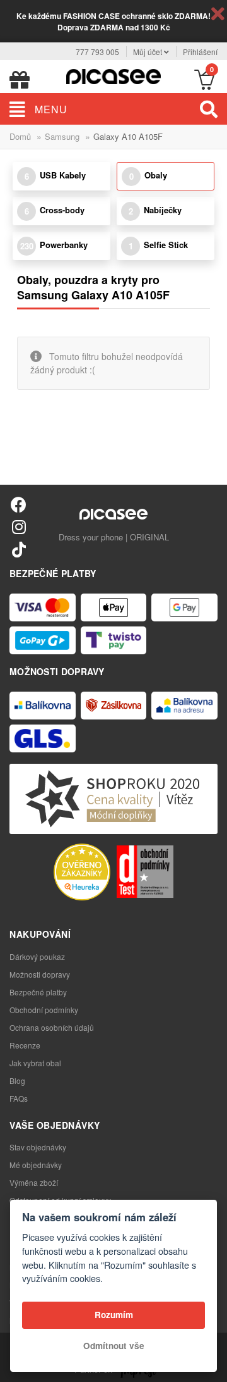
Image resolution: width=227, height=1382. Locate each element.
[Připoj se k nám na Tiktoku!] (18, 549)
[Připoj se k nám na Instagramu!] (18, 526)
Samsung (62, 136)
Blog (17, 1080)
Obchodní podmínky (43, 1009)
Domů (20, 136)
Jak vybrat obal (35, 1062)
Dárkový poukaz (37, 956)
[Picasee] (113, 75)
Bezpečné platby (38, 992)
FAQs (18, 1098)
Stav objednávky (37, 1147)
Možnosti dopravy (39, 974)
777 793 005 (97, 51)
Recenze (24, 1045)
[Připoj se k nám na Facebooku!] (18, 504)
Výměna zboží (33, 1182)
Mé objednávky (35, 1164)
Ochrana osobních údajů (51, 1027)
